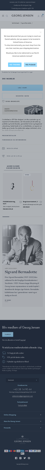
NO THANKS (15, 65)
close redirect (40, 32)
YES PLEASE (30, 65)
